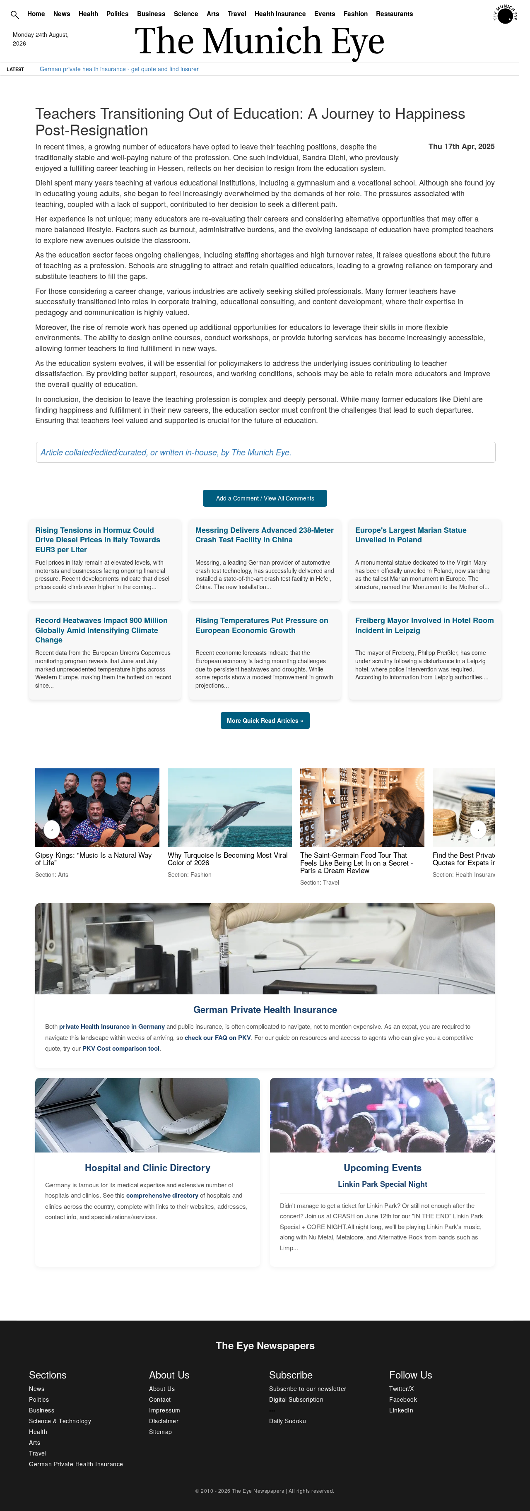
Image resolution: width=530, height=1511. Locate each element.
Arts (213, 13)
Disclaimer (163, 1421)
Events (324, 13)
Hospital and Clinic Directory (147, 1167)
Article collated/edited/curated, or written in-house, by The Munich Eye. (166, 452)
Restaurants (394, 13)
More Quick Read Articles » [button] (265, 720)
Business (151, 13)
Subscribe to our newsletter (308, 1388)
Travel (237, 13)
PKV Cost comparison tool (120, 1048)
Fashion (356, 13)
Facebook (403, 1399)
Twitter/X (401, 1388)
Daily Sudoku (287, 1421)
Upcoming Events (383, 1167)
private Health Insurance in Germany (112, 1026)
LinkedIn (401, 1410)
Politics (117, 13)
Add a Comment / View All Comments (265, 498)
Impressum (165, 1410)
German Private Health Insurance (265, 1009)
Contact (160, 1399)
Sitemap (160, 1431)
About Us (162, 1388)
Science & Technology (60, 1421)
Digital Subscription (296, 1399)
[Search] (15, 14)
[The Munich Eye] (506, 14)
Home (36, 13)
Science (186, 13)
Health (88, 13)
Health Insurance (280, 13)
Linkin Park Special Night (382, 1184)
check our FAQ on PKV (218, 1037)
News (61, 13)
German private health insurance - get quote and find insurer (119, 69)
